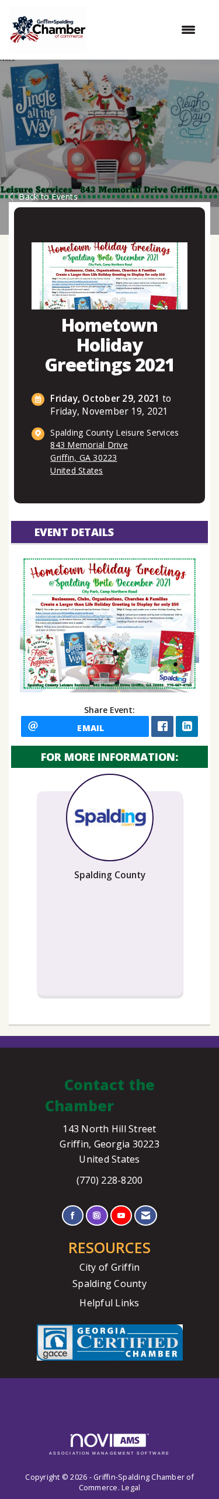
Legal (130, 1488)
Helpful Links (109, 1302)
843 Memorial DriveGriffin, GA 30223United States (89, 457)
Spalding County (109, 1283)
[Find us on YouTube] (121, 1215)
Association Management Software (109, 1453)
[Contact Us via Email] (145, 1215)
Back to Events (48, 196)
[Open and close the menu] (147, 29)
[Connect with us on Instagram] (96, 1215)
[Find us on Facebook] (73, 1215)
